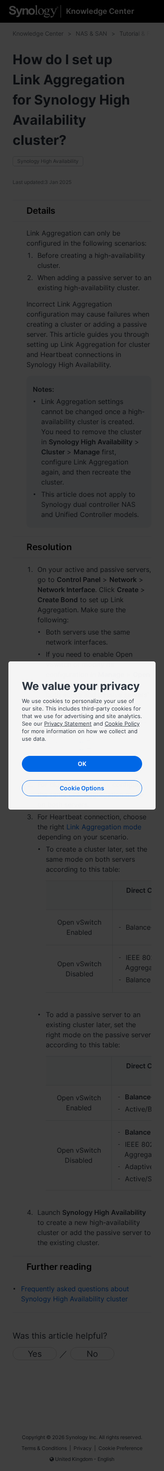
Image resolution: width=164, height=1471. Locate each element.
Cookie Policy (122, 723)
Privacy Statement (68, 723)
